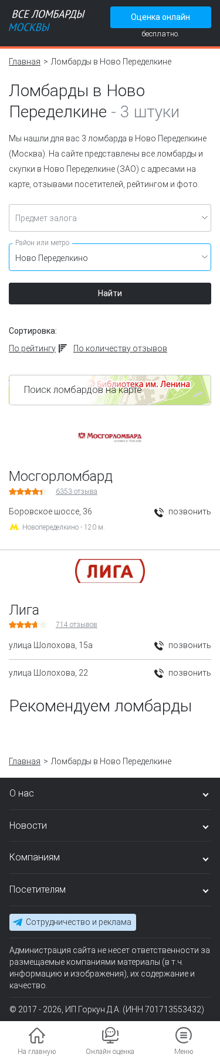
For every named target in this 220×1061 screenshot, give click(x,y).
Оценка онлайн (160, 17)
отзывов (76, 625)
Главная (24, 61)
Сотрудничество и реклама (78, 922)
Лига (24, 610)
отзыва (76, 491)
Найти (110, 293)
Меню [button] (183, 1052)
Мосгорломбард (61, 476)
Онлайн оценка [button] (110, 1052)
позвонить (189, 511)
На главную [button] (37, 1052)
